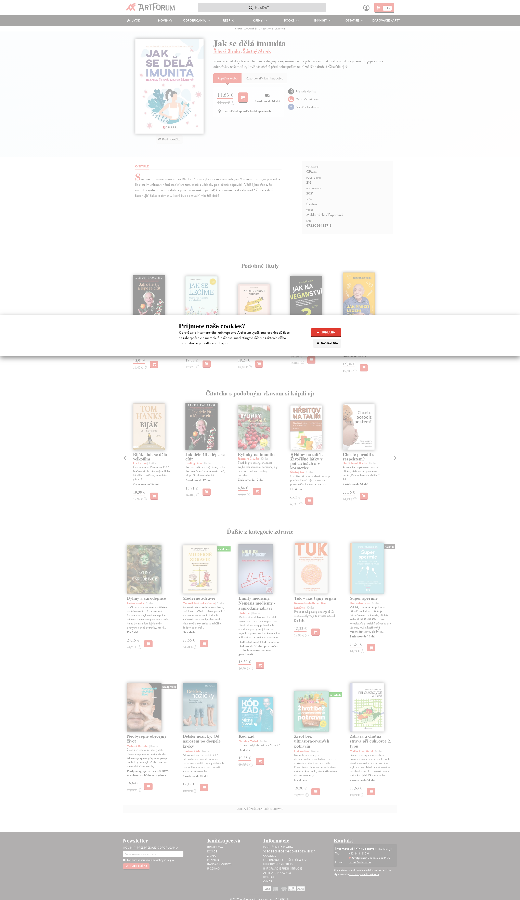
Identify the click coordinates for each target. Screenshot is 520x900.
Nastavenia (329, 343)
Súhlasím (328, 332)
